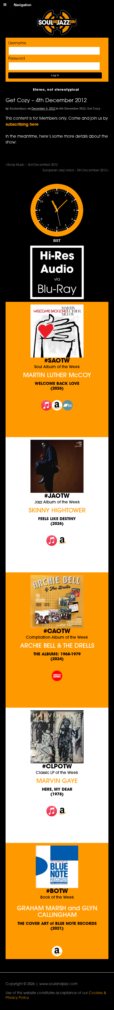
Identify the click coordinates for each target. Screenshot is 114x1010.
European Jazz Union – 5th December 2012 (75, 170)
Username (17, 43)
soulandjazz (18, 108)
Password (16, 59)
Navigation (22, 5)
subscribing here (22, 125)
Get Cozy (93, 108)
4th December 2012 (72, 108)
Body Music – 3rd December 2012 (32, 165)
